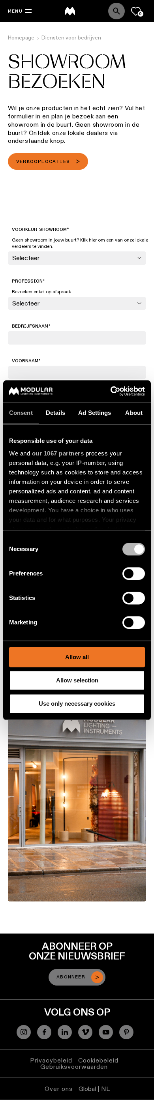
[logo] (70, 11)
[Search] (116, 11)
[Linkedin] (64, 1032)
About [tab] (134, 412)
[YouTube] (106, 1032)
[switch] (133, 573)
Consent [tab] (21, 412)
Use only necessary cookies (77, 703)
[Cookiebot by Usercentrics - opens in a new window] (111, 391)
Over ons (59, 1089)
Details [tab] (55, 412)
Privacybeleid (51, 1060)
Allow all (77, 657)
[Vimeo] (85, 1032)
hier (93, 240)
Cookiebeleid (98, 1060)
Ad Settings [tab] (94, 412)
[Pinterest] (126, 1032)
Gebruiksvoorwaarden (74, 1066)
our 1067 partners (58, 453)
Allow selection (77, 680)
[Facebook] (44, 1032)
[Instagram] (23, 1032)
